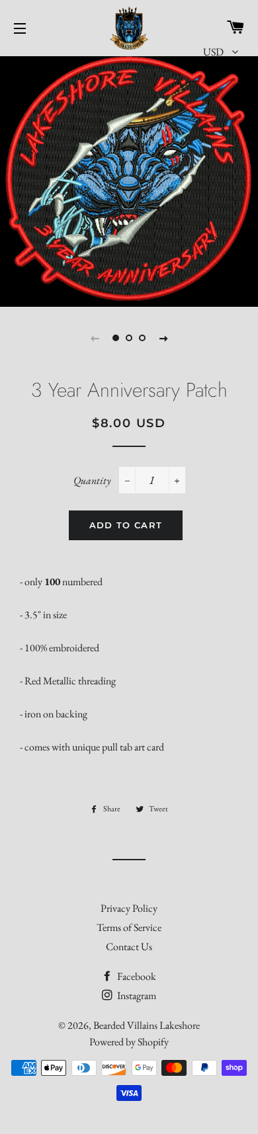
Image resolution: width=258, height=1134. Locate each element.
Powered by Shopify (129, 1042)
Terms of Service (129, 927)
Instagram (135, 995)
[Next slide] (163, 337)
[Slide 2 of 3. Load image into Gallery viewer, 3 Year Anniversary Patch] (129, 337)
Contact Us (129, 946)
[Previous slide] (94, 337)
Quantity (91, 480)
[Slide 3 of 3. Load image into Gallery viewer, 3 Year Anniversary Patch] (142, 337)
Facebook (135, 976)
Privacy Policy (129, 908)
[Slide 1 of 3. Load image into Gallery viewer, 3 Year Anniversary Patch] (115, 337)
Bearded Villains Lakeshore (146, 1025)
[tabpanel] (129, 180)
